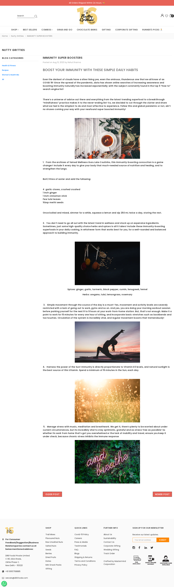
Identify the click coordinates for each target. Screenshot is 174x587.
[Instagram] (135, 547)
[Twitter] (152, 547)
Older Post (52, 494)
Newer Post (162, 494)
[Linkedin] (147, 547)
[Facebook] (141, 547)
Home (5, 36)
